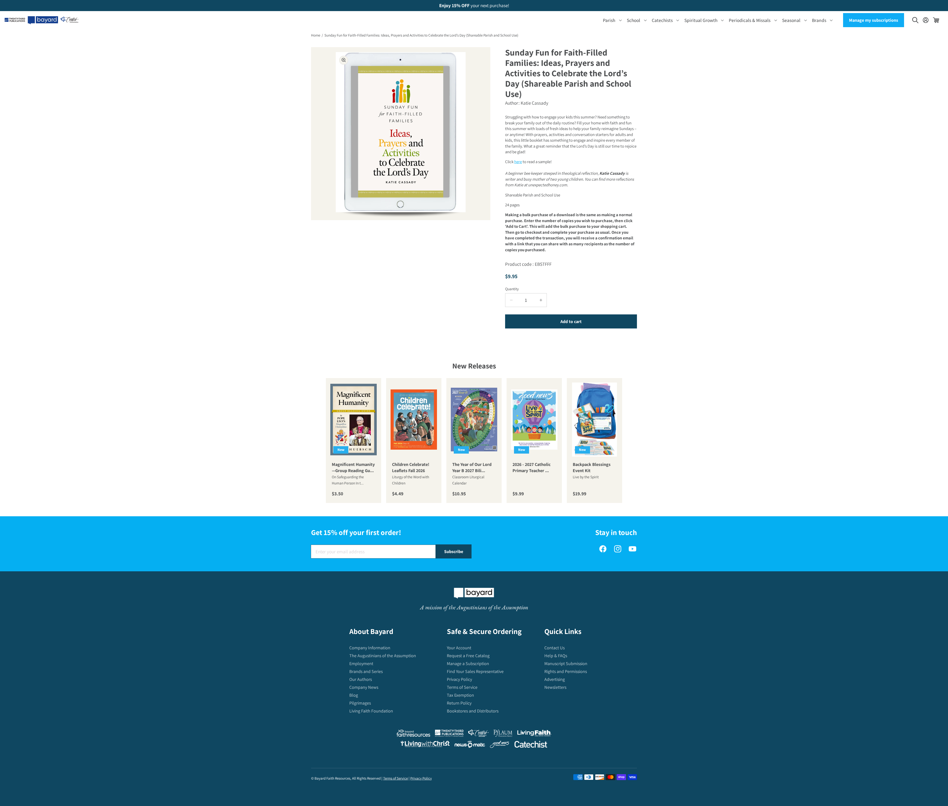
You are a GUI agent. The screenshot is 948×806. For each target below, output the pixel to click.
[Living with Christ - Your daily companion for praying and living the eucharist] (425, 745)
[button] (611, 20)
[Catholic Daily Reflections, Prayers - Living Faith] (534, 734)
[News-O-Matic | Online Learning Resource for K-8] (470, 745)
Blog (353, 695)
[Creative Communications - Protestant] (478, 734)
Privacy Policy (459, 679)
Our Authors (360, 679)
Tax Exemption (460, 695)
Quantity (512, 288)
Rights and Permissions (565, 671)
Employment (361, 663)
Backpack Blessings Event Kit (592, 467)
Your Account (459, 648)
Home (315, 35)
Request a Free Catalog (468, 655)
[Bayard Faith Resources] (413, 734)
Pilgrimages (360, 703)
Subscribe (453, 551)
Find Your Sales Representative (475, 671)
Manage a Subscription (468, 663)
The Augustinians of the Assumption (382, 655)
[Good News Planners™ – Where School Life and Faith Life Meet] (500, 745)
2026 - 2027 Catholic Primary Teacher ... (532, 467)
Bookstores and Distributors (472, 711)
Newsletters (555, 687)
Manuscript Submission (565, 663)
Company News (363, 687)
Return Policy (459, 703)
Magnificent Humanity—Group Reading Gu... (353, 467)
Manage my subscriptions (873, 20)
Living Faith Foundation (371, 711)
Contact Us (554, 648)
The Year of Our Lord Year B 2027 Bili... (472, 467)
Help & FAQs (555, 655)
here (518, 161)
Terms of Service (462, 687)
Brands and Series (366, 671)
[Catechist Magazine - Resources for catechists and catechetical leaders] (531, 745)
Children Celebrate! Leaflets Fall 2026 (410, 467)
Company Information (369, 648)
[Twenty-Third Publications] (449, 734)
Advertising (554, 679)
